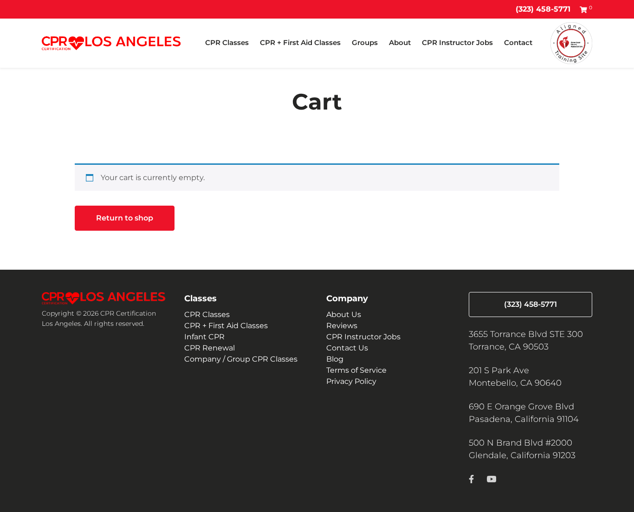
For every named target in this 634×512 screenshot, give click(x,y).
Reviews (341, 325)
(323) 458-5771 (543, 9)
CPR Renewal (209, 347)
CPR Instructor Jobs (457, 42)
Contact (518, 42)
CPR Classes (227, 42)
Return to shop (124, 218)
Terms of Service (356, 370)
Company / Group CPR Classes (241, 359)
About (400, 42)
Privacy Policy (351, 381)
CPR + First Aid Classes (300, 42)
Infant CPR (204, 336)
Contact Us (347, 347)
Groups (365, 42)
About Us (343, 314)
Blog (334, 359)
